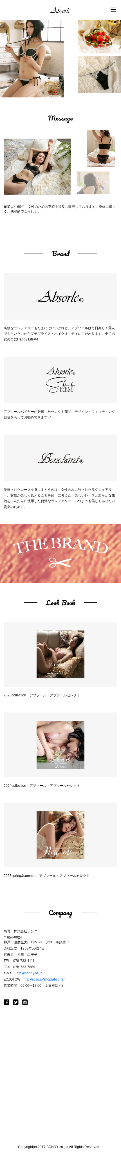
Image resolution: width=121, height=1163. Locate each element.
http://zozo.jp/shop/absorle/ (44, 979)
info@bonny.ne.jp (29, 973)
